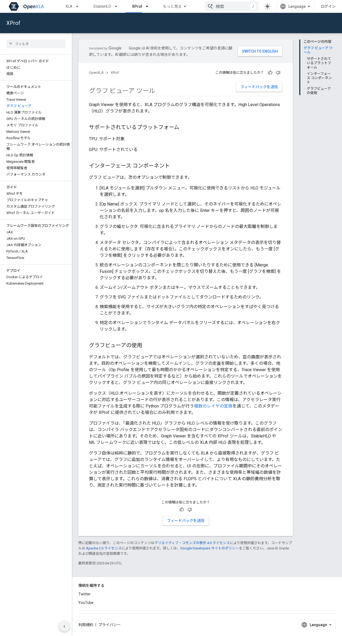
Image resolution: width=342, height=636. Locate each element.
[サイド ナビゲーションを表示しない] (64, 626)
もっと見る (172, 6)
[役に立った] (270, 73)
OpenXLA (96, 73)
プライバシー (109, 625)
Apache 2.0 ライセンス (104, 548)
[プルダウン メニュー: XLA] (79, 6)
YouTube (86, 602)
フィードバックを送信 (259, 87)
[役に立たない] (278, 73)
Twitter (84, 594)
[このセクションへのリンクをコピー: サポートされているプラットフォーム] (184, 128)
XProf (137, 6)
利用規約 (85, 625)
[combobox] (231, 6)
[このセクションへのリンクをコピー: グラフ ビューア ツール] (160, 91)
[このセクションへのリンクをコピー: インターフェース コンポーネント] (175, 166)
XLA (68, 6)
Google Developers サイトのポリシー (209, 548)
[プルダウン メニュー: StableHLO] (118, 6)
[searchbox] (35, 44)
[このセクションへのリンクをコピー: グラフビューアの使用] (147, 346)
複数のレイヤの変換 (213, 406)
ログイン (328, 6)
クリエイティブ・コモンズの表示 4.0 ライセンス (192, 543)
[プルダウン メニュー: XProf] (149, 6)
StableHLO (102, 6)
